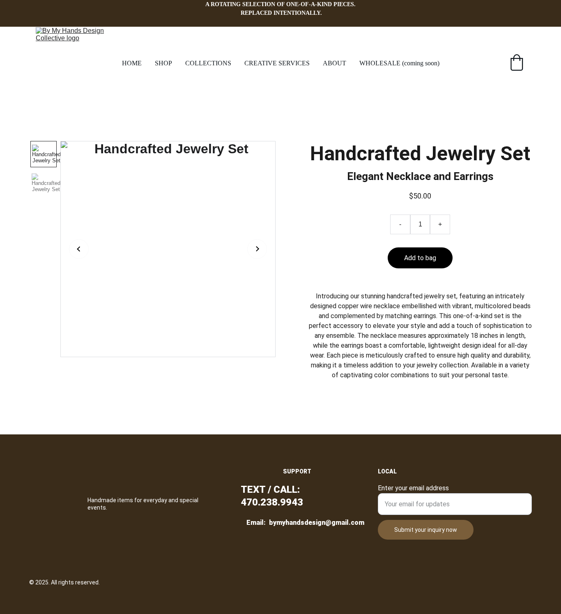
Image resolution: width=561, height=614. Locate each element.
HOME (132, 63)
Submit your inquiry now (425, 529)
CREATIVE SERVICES (277, 63)
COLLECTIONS (208, 63)
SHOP (163, 63)
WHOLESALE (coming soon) (399, 63)
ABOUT (334, 63)
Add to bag (420, 258)
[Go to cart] (516, 63)
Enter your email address (413, 488)
